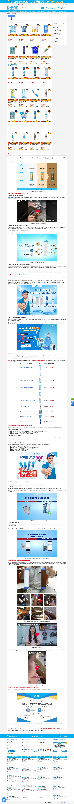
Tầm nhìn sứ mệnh (10, 742)
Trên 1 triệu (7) (56, 36)
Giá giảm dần (25, 22)
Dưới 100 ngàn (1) (56, 29)
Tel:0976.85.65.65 (9, 761)
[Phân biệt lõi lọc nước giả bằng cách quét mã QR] (37, 543)
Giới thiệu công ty (9, 741)
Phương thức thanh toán (25, 747)
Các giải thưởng (9, 745)
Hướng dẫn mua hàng (41, 745)
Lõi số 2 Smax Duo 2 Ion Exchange (27, 387)
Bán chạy (14, 22)
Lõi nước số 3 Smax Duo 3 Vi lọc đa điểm (28, 400)
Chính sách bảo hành (59, 4)
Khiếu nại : (41, 744)
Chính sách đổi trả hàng (25, 744)
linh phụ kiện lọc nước (41, 282)
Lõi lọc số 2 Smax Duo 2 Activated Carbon (28, 380)
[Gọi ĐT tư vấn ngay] (72, 399)
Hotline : (41, 741)
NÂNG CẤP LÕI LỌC (32, 11)
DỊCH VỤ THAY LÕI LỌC (41, 11)
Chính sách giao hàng (25, 742)
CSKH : (41, 742)
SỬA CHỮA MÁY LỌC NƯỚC (52, 11)
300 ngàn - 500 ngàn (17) (57, 33)
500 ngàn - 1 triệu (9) (57, 34)
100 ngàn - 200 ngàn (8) (57, 30)
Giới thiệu (50, 4)
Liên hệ (66, 4)
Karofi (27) (62, 23)
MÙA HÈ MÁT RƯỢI (24, 11)
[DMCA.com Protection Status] (14, 753)
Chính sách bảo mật (25, 745)
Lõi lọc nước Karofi (11, 197)
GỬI (35, 751)
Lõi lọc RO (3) (56, 41)
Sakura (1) (55, 23)
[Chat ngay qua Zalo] (72, 404)
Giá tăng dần (20, 22)
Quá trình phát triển (10, 744)
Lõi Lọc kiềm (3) (56, 44)
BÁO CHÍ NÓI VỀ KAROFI (62, 11)
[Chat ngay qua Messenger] (72, 402)
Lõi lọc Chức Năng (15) (57, 42)
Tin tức (54, 4)
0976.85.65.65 (19, 730)
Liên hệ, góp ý (9, 747)
